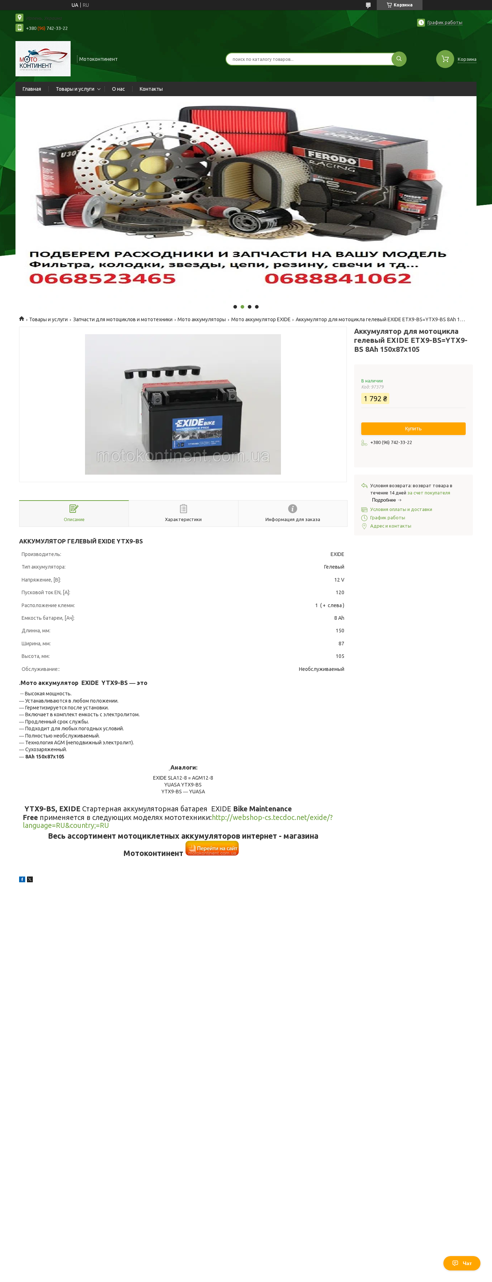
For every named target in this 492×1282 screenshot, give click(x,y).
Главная (32, 88)
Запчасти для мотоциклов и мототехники (123, 319)
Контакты (151, 88)
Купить (413, 428)
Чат (467, 1263)
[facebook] (22, 880)
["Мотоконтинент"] (43, 58)
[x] (30, 880)
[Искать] (399, 59)
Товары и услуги (75, 88)
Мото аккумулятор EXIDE (261, 319)
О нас (118, 88)
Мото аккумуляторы (202, 319)
